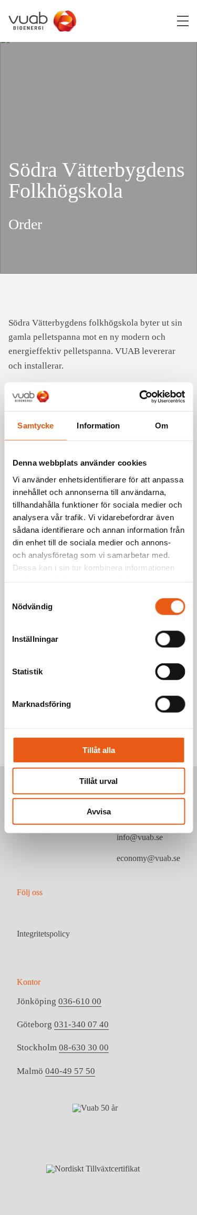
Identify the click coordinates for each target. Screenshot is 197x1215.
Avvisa (99, 811)
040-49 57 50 (70, 1071)
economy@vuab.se (148, 858)
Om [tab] (161, 425)
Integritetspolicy (43, 934)
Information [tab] (98, 425)
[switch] (170, 639)
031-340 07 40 (81, 1024)
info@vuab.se (140, 837)
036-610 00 (79, 1001)
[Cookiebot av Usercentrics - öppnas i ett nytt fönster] (140, 396)
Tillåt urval (98, 780)
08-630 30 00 (84, 1047)
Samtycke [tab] (35, 425)
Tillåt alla (98, 750)
